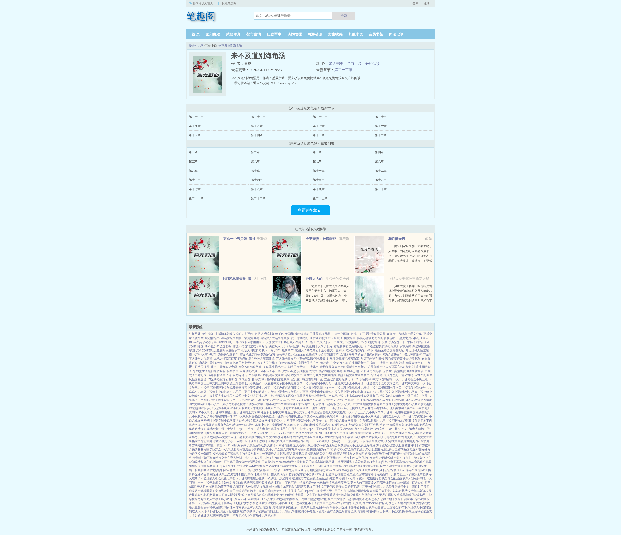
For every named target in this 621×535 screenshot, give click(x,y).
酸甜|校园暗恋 (382, 457)
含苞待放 (404, 491)
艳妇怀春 (331, 433)
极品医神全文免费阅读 (389, 350)
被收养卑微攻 (288, 363)
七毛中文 (275, 412)
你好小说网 (351, 416)
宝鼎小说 (343, 391)
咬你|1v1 (243, 424)
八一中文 (353, 404)
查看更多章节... (310, 210)
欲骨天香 (327, 495)
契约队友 (232, 371)
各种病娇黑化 (265, 495)
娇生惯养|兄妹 (210, 474)
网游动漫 (315, 34)
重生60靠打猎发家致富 (344, 358)
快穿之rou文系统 (223, 449)
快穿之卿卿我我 (294, 453)
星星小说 (241, 391)
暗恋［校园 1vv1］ (337, 424)
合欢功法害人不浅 (346, 445)
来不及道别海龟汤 (230, 45)
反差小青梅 (252, 449)
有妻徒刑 (350, 511)
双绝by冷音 (240, 375)
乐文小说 (244, 400)
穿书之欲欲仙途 (216, 470)
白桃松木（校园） (253, 457)
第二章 (255, 152)
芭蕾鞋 (414, 491)
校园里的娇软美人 (368, 437)
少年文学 (257, 404)
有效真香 (271, 429)
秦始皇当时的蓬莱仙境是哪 (312, 334)
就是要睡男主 (346, 462)
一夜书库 (398, 412)
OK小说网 (282, 420)
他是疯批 (265, 449)
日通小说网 (366, 400)
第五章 (193, 161)
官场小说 (259, 515)
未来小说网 (385, 412)
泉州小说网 (287, 416)
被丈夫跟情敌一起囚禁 (342, 499)
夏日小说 (324, 400)
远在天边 (328, 453)
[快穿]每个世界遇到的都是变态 (374, 503)
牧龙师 (401, 420)
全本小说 (334, 387)
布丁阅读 (417, 416)
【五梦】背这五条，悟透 (289, 482)
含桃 (192, 495)
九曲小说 (209, 400)
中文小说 (419, 383)
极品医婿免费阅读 (330, 371)
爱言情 (372, 404)
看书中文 (198, 383)
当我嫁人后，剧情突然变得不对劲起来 (237, 433)
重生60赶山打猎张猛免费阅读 (362, 371)
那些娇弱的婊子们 (249, 511)
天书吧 (254, 408)
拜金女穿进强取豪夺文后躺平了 (335, 486)
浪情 (312, 449)
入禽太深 (364, 445)
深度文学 (232, 400)
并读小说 (333, 420)
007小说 (387, 408)
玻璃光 (281, 474)
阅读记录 (396, 34)
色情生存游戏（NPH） (310, 433)
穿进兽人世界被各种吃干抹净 (406, 445)
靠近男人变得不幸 (269, 445)
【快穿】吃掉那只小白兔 (357, 457)
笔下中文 (198, 400)
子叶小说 (212, 420)
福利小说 (320, 383)
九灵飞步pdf (324, 342)
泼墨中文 (323, 387)
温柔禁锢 (288, 441)
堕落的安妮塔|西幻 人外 (236, 486)
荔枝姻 (398, 511)
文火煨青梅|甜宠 (411, 424)
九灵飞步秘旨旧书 (372, 358)
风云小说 (314, 396)
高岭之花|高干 (377, 482)
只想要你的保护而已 (369, 511)
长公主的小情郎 (211, 462)
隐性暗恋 (233, 466)
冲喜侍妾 (353, 507)
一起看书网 (317, 404)
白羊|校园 (361, 466)
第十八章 (257, 126)
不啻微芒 (304, 499)
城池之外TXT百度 (225, 358)
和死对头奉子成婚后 (245, 445)
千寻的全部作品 (412, 342)
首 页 (196, 34)
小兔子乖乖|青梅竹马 (400, 462)
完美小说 (232, 396)
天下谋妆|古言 (351, 441)
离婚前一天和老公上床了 (395, 474)
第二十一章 (320, 117)
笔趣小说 (230, 391)
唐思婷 (203, 363)
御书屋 (251, 478)
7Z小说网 (236, 408)
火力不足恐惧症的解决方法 (299, 371)
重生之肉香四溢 (311, 495)
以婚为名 (321, 449)
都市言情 (253, 34)
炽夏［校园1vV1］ (220, 445)
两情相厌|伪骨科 (199, 466)
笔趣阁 (280, 387)
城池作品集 (212, 338)
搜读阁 (272, 420)
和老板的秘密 (294, 474)
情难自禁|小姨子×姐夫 (341, 478)
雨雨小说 (308, 391)
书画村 (305, 404)
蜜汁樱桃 (213, 453)
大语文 (343, 400)
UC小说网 (239, 416)
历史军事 (274, 34)
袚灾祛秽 (396, 495)
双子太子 (381, 491)
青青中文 (356, 420)
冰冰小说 (358, 387)
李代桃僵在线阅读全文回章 (266, 375)
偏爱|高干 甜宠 (344, 482)
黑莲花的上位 (270, 511)
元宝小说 (253, 391)
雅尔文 (341, 383)
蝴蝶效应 (303, 449)
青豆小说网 (384, 404)
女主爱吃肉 (293, 466)
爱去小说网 (196, 45)
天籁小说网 (238, 412)
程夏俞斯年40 (414, 363)
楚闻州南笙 (331, 354)
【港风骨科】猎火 (265, 474)
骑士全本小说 (200, 482)
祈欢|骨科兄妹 (212, 486)
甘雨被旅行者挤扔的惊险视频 (270, 379)
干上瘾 (213, 482)
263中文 (373, 379)
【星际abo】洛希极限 (245, 499)
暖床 (276, 478)
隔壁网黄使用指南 (229, 507)
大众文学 (262, 420)
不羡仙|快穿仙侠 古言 (373, 507)
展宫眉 (386, 495)
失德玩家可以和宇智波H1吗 (287, 346)
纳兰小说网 (366, 416)
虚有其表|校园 (365, 486)
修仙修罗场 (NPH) (409, 466)
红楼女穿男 (348, 338)
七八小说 (250, 383)
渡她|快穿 (402, 478)
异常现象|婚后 (313, 453)
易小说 (298, 391)
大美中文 (334, 412)
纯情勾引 (300, 441)
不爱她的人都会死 (212, 478)
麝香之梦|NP (276, 453)
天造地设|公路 (403, 503)
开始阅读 (372, 64)
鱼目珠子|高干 (219, 466)
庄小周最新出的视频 (362, 363)
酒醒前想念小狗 (243, 515)
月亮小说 (295, 420)
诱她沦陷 (338, 495)
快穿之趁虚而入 (202, 499)
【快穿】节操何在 (403, 499)
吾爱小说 (416, 379)
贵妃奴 (365, 491)
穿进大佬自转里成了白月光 (250, 346)
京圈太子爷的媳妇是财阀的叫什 (360, 354)
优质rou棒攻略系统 (312, 424)
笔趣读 (410, 420)
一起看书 (330, 404)
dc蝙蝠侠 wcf (314, 354)
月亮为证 (359, 470)
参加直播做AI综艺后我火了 (297, 486)
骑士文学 (251, 412)
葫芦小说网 (222, 408)
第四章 (379, 152)
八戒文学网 (199, 420)
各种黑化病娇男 (314, 511)
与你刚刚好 (236, 503)
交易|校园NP (200, 445)
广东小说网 (410, 400)
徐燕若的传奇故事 (250, 367)
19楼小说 (406, 391)
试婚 (198, 495)
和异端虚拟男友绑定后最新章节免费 (387, 346)
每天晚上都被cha (312, 445)
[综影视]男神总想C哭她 (277, 507)
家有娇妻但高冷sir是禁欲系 (402, 358)
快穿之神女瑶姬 (251, 507)
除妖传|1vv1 (398, 470)
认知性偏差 (277, 462)
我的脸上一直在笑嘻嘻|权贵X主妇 (266, 491)
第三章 (317, 152)
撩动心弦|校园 (338, 474)
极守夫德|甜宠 (378, 462)
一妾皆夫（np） (234, 429)
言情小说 (276, 391)
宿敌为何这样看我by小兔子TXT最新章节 (267, 350)
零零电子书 (293, 404)
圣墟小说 (263, 416)
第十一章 (319, 170)
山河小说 (346, 387)
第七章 (317, 161)
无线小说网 (381, 400)
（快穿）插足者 (255, 429)
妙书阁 (422, 412)
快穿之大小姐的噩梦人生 (311, 437)
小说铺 (216, 416)
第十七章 (319, 126)
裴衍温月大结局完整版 (274, 338)
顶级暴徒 (320, 457)
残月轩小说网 (259, 396)
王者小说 (200, 387)
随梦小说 (198, 396)
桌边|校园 (425, 491)
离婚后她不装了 (327, 462)
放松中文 (312, 416)
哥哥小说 (331, 383)
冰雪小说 (311, 387)
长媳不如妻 (208, 457)
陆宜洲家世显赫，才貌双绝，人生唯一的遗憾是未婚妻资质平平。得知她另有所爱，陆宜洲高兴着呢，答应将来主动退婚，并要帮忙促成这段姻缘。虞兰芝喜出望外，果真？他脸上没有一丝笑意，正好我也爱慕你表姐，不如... (410, 261)
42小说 (353, 391)
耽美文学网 (205, 416)
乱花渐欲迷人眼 (291, 445)
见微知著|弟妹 (419, 449)
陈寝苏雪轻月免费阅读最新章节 (377, 338)
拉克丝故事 (200, 354)
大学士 (355, 412)
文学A (198, 404)
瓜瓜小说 (352, 383)
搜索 (343, 16)
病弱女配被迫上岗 (239, 495)
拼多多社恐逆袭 (254, 503)
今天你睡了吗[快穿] (291, 511)
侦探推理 (294, 34)
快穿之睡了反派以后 (355, 449)
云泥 (234, 437)
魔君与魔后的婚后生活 (312, 478)
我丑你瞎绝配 (299, 338)
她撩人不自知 (419, 507)
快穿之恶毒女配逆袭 (273, 466)
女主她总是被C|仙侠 (231, 482)
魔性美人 (197, 486)
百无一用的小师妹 (337, 491)
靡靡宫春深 (367, 433)
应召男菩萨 (333, 457)
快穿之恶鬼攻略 (229, 474)
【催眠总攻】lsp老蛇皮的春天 (307, 491)
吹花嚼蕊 (386, 437)
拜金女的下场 (339, 363)
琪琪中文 (353, 400)
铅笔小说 (345, 412)
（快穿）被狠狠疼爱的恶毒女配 (375, 478)
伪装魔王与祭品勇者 (381, 449)
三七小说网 (275, 396)
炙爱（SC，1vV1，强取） (279, 433)
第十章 (255, 170)
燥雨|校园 (385, 453)
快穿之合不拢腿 (249, 466)
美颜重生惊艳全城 (274, 367)
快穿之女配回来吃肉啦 (265, 486)
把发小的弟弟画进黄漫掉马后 (311, 507)
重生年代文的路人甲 (369, 495)
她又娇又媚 (354, 474)
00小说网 (404, 379)
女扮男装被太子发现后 (229, 491)
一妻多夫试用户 (247, 437)
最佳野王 (290, 503)
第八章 (379, 161)
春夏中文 (273, 383)
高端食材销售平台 (219, 375)
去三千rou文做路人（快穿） (324, 441)
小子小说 (405, 416)
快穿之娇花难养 (274, 503)
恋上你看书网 (299, 396)
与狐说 (353, 424)
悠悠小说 (409, 404)
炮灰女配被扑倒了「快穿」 (265, 470)
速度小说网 (395, 400)
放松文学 (301, 416)
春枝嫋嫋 (393, 491)
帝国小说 (285, 383)
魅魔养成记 (329, 429)
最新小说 (324, 416)
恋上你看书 (237, 383)
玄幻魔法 (213, 34)
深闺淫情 (195, 462)
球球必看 (244, 379)
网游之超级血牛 (392, 354)
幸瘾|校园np (393, 424)
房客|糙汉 (232, 424)
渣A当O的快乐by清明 (360, 350)
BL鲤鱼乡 (361, 408)
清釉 (298, 495)
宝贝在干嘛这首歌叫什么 (307, 379)
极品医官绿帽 (413, 354)
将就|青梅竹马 (370, 474)
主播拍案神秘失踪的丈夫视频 (234, 334)
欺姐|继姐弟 (281, 495)
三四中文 (224, 383)
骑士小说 (218, 391)
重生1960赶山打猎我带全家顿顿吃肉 (241, 342)
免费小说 (394, 391)
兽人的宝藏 (360, 482)
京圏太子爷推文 (308, 363)
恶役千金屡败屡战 (271, 441)
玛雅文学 (224, 387)
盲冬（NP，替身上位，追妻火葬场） (403, 429)
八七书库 (349, 396)
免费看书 (235, 387)
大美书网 (398, 408)
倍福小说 (331, 391)
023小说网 (361, 379)
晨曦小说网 (214, 412)
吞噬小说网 (225, 420)
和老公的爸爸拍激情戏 (320, 482)
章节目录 (354, 64)
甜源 (253, 495)
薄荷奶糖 (294, 457)
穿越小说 (393, 379)
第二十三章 (343, 70)
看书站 (366, 420)
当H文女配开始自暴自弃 (210, 424)
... (230, 246)
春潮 (373, 491)
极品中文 (326, 396)
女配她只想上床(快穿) (286, 424)
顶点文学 (238, 420)
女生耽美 (335, 34)
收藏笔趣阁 (229, 3)
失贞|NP (412, 437)
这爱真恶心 (362, 462)
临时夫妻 (239, 449)
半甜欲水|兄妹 (339, 507)
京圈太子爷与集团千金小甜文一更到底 (319, 350)
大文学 (334, 400)
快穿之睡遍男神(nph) (403, 433)
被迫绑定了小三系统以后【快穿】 (237, 441)
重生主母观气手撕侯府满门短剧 (324, 375)
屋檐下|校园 (402, 449)
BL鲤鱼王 (287, 412)
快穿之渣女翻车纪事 (284, 449)
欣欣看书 (251, 416)
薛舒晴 (324, 363)
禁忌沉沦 (198, 437)
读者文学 (296, 383)
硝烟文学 (402, 396)
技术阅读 (246, 404)
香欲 (319, 429)
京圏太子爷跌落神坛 (347, 342)
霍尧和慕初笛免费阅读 (348, 346)
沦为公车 (262, 453)
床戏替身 (414, 478)
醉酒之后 (329, 445)
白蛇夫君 (421, 453)
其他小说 (355, 34)
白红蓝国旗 (286, 334)
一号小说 (308, 383)
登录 (415, 3)
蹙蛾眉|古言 (399, 437)
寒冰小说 (363, 383)
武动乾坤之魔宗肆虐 (261, 358)
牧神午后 (212, 507)
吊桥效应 (409, 511)
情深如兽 (203, 429)
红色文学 (375, 383)
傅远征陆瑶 (397, 363)
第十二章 (381, 135)
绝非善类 (223, 503)
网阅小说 (417, 391)
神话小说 (369, 387)
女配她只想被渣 (369, 453)
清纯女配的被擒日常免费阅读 (240, 338)
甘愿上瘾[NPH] (222, 499)
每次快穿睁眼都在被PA (342, 437)
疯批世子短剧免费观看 (210, 371)
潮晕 (221, 453)
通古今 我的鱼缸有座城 (325, 338)
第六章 (255, 161)
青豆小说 (206, 391)
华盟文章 (250, 420)
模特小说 (270, 387)
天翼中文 (397, 404)
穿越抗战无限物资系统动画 (257, 354)
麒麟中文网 (411, 412)
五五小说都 (333, 408)
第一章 (193, 152)
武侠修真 (233, 34)
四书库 (391, 387)
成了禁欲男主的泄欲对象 (240, 453)
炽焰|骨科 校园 (288, 478)
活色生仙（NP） (237, 470)
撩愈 (292, 495)
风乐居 (286, 396)
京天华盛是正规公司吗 (398, 375)
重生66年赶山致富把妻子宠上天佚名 (232, 363)
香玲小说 (221, 400)
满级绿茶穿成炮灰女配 (374, 441)
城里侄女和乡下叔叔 (378, 470)
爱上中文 (244, 396)
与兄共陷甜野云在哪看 (222, 379)
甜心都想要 (364, 499)
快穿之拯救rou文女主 (217, 437)
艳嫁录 (374, 445)
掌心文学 (299, 412)
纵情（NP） (382, 433)
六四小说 (401, 387)
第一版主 (209, 396)
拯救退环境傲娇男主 (219, 515)
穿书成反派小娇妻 (266, 334)
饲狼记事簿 (246, 474)
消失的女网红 (296, 367)
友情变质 (350, 495)
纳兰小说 (308, 408)
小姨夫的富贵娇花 (276, 457)
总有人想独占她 (381, 499)
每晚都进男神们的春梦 (255, 462)
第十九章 (195, 126)
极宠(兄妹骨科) (345, 466)
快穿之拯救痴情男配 (285, 499)
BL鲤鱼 (226, 412)
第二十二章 (258, 117)
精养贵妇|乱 (216, 429)
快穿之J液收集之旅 (346, 453)
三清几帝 (313, 367)
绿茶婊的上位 (423, 457)
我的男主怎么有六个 (330, 503)
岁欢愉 (416, 503)
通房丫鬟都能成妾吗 (224, 367)
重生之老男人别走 (294, 470)
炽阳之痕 (349, 503)
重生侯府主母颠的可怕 (338, 379)
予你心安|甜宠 (207, 441)
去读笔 (235, 404)
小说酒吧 (391, 420)
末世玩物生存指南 (341, 470)
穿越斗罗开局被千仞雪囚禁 (368, 334)
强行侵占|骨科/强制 (403, 453)
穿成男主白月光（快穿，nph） (296, 429)
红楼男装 (195, 334)
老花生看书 (375, 408)
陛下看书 (320, 408)
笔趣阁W (198, 408)
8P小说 (202, 412)
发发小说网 (295, 408)
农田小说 (278, 400)
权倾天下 (388, 511)
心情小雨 (355, 491)
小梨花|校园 (208, 495)
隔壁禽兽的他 (319, 499)
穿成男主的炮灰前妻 (402, 441)
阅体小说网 (281, 408)
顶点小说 (262, 383)
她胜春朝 (208, 334)
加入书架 (336, 64)
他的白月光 (307, 457)
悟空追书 (212, 387)
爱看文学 (387, 383)
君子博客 (413, 396)
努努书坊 (256, 400)
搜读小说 (247, 387)
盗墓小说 (382, 391)
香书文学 (280, 404)
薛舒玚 (242, 358)
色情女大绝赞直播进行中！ (391, 486)
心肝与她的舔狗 (231, 462)
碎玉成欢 (342, 429)
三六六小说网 (369, 412)
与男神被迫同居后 (348, 433)
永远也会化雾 (423, 462)
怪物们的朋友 (423, 511)
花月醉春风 (396, 239)
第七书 (228, 478)
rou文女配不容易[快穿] (371, 424)
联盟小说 (259, 387)
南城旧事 (221, 495)
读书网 (421, 400)
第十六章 (381, 126)
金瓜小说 (398, 383)
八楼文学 (345, 420)
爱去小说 (221, 396)
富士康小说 (209, 404)
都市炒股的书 (293, 375)
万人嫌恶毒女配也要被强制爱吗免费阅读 (302, 358)
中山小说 (320, 391)
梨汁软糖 (267, 482)
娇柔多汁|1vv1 (370, 429)
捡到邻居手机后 (307, 462)
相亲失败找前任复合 (374, 342)
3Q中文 (409, 383)
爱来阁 (246, 408)
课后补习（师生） (402, 457)
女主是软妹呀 (197, 515)
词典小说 (264, 391)
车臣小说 (337, 396)
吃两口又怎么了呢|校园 (223, 511)
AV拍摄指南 (334, 449)
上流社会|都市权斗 (398, 507)
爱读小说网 (240, 478)
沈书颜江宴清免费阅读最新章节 (403, 371)
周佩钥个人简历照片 (319, 346)
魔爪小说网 (266, 408)
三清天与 (382, 363)
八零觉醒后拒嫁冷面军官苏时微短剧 (391, 367)
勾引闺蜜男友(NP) (318, 470)
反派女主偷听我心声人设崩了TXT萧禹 (290, 342)
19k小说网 (265, 499)
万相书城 (311, 412)
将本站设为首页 (203, 3)
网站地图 (270, 515)
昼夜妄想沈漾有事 (205, 342)
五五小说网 (348, 408)
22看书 (382, 379)
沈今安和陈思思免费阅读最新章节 (218, 350)
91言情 (363, 404)
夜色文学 (288, 391)
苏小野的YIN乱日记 (316, 474)
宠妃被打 (395, 342)
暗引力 (382, 445)
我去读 (419, 404)
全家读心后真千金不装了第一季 (260, 371)
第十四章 (257, 135)
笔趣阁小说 (337, 416)
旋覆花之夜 (210, 503)
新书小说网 (308, 420)
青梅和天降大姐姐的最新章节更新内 (343, 367)
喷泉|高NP (354, 429)
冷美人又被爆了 (267, 363)
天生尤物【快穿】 (260, 424)
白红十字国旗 (340, 334)
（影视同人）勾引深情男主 (318, 466)
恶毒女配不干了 (306, 503)
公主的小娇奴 (264, 478)
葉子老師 (377, 375)
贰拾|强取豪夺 (253, 482)
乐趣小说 (390, 396)
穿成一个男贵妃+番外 (239, 239)
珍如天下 (291, 462)
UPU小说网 (362, 396)
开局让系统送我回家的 (223, 354)
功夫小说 (425, 387)
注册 (427, 3)
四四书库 (227, 416)
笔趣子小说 (377, 396)
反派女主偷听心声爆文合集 (404, 334)
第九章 (193, 170)
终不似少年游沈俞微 (218, 346)
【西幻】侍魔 (417, 486)
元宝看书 (322, 412)
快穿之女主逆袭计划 (229, 457)
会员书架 (376, 34)
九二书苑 (381, 387)
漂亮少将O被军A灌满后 (382, 466)
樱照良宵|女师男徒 (269, 437)
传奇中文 (321, 420)
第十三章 (319, 135)
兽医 (420, 433)
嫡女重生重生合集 (357, 375)
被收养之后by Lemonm (290, 354)
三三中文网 (211, 383)
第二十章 (381, 117)
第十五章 (195, 135)
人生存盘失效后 (334, 511)
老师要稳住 (288, 437)
